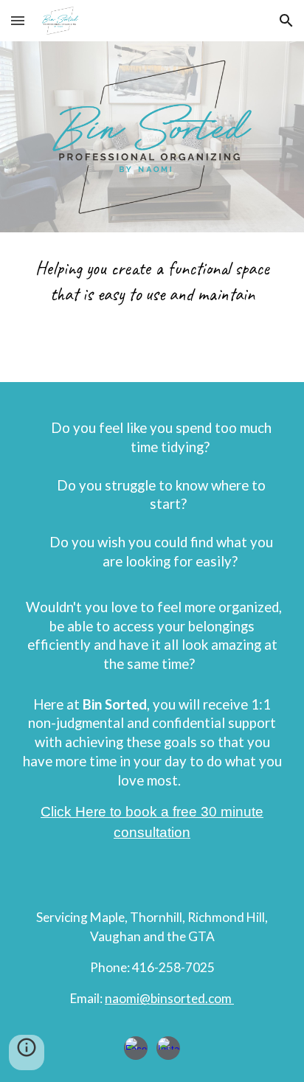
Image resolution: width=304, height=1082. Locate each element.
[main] (152, 286)
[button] (17, 20)
